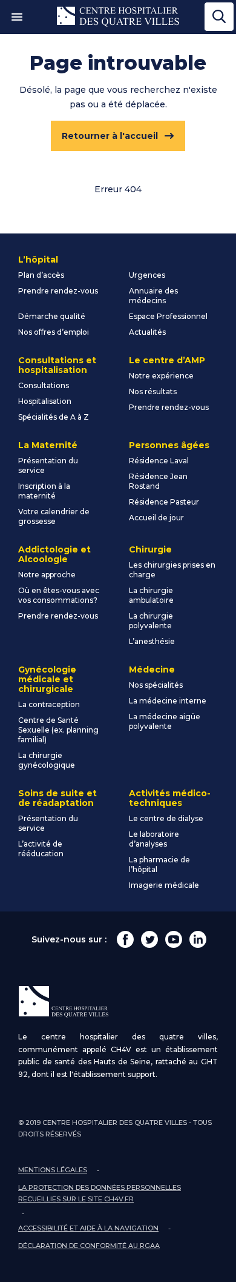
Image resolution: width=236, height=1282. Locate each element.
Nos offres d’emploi (53, 332)
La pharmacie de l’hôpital (159, 864)
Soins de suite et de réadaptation (57, 798)
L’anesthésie (152, 641)
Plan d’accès (41, 275)
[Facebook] (125, 939)
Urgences (147, 275)
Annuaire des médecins (153, 295)
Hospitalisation (44, 401)
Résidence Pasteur (164, 501)
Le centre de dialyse (166, 818)
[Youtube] (174, 939)
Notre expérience (161, 375)
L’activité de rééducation (41, 848)
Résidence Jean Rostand (158, 481)
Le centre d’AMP (167, 360)
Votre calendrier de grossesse (54, 516)
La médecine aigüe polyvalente (164, 721)
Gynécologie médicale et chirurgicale (47, 679)
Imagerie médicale (164, 885)
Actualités (147, 332)
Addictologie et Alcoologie (54, 554)
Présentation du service (48, 465)
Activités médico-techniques (170, 798)
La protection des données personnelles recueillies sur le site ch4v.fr (99, 1193)
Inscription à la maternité (44, 491)
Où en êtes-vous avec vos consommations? (58, 595)
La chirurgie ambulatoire (151, 595)
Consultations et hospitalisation (57, 365)
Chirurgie (150, 549)
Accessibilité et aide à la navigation (88, 1228)
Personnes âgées (169, 445)
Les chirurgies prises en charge (172, 569)
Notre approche (47, 574)
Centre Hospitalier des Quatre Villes (118, 17)
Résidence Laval (159, 460)
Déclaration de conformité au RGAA (89, 1245)
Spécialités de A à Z (53, 416)
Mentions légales (52, 1170)
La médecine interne (167, 700)
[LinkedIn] (198, 939)
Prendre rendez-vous (58, 290)
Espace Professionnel (168, 316)
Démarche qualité (51, 316)
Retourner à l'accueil (110, 135)
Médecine (152, 669)
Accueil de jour (156, 517)
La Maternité (47, 445)
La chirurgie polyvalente (151, 620)
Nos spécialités (156, 685)
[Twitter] (149, 939)
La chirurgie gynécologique (46, 760)
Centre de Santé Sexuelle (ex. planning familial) (58, 730)
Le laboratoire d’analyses (154, 839)
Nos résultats (153, 391)
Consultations (43, 385)
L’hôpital (38, 259)
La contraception (49, 704)
